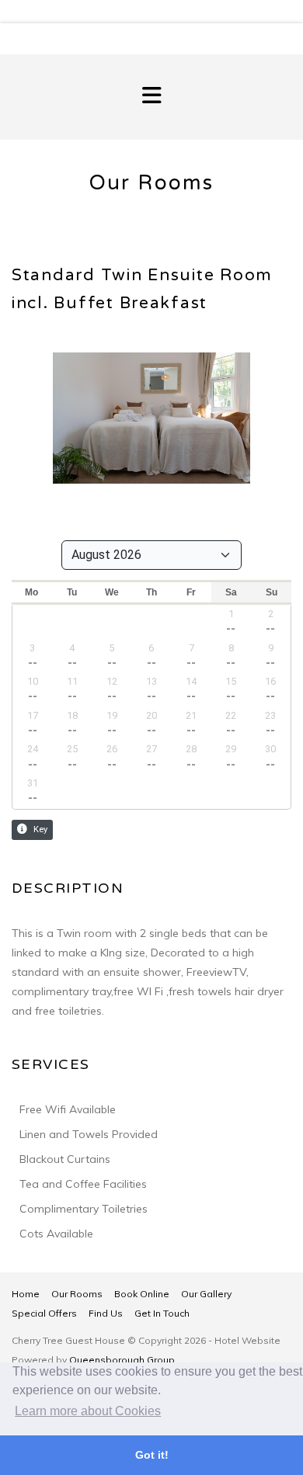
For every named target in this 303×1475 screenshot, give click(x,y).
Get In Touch (162, 1313)
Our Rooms (77, 1294)
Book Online (141, 1294)
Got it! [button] (152, 1455)
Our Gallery (206, 1294)
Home (26, 1294)
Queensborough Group (122, 1360)
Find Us (106, 1313)
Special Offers (44, 1313)
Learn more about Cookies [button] (88, 1411)
